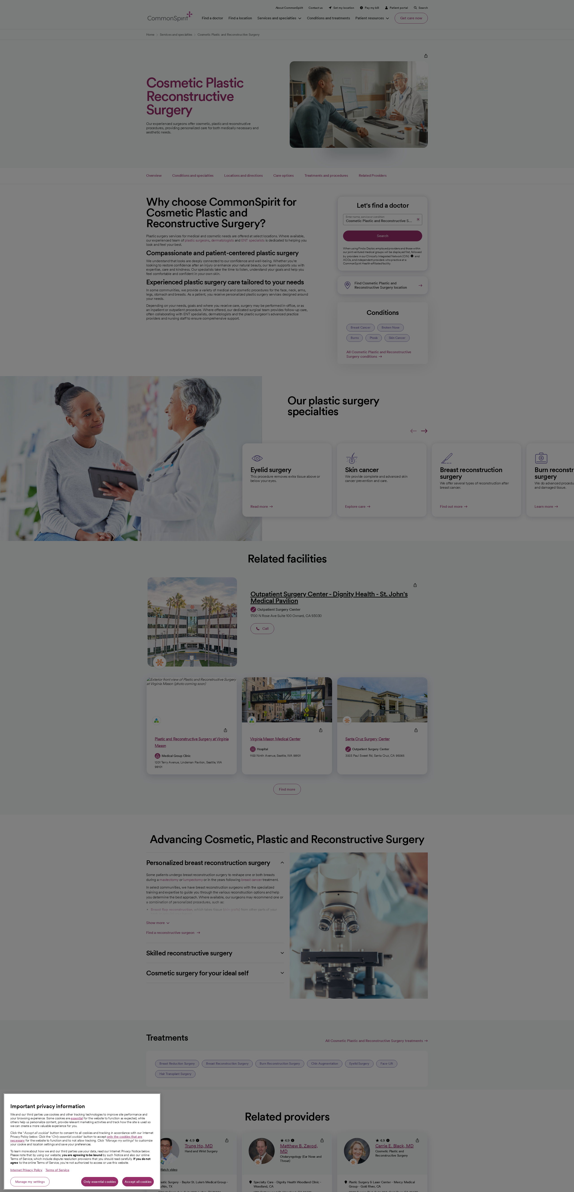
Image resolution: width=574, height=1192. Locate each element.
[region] (82, 1141)
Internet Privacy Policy (26, 1170)
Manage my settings (30, 1181)
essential (77, 1118)
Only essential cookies (100, 1181)
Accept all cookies (138, 1181)
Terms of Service (57, 1170)
